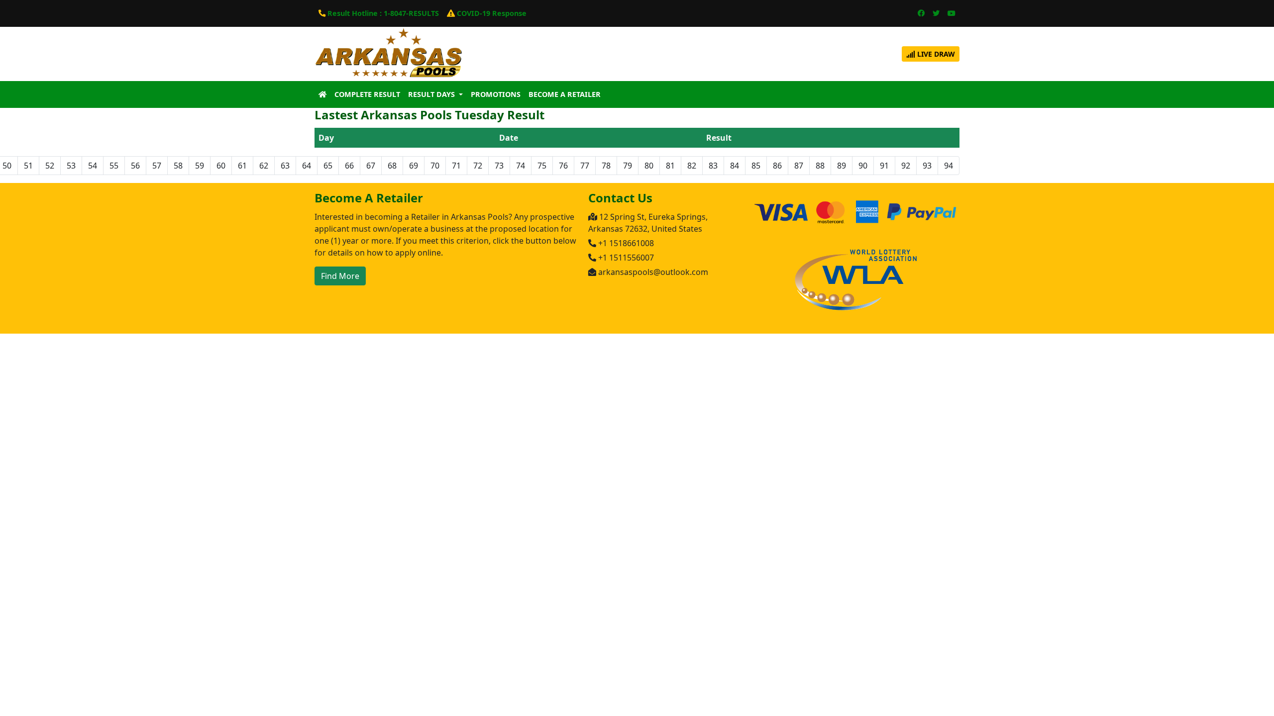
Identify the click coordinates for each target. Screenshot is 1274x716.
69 (413, 165)
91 (884, 165)
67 (370, 165)
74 (520, 165)
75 (541, 165)
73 (499, 165)
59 (199, 165)
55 (113, 165)
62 (263, 165)
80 (648, 165)
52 (49, 165)
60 (220, 165)
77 (584, 165)
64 (306, 165)
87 (798, 165)
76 (563, 165)
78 (606, 165)
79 (627, 165)
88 (820, 165)
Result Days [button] (432, 94)
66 (349, 165)
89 (841, 165)
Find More (340, 275)
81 (670, 165)
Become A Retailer (565, 94)
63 (285, 165)
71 (456, 165)
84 (734, 165)
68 (392, 165)
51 (28, 165)
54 (92, 165)
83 (713, 165)
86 (777, 165)
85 (755, 165)
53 (71, 165)
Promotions (496, 94)
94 (948, 165)
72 (477, 165)
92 (905, 165)
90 (862, 165)
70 (434, 165)
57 (156, 165)
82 (691, 165)
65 (327, 165)
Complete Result (367, 94)
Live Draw (935, 54)
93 (927, 165)
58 (178, 165)
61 (242, 165)
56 (135, 165)
